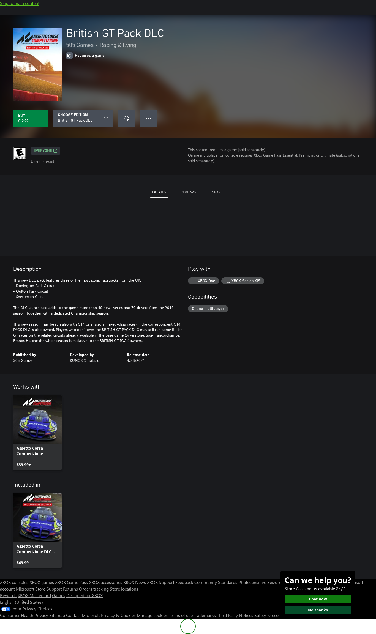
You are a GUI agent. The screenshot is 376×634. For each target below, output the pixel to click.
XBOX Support (160, 582)
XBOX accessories (105, 582)
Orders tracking (94, 589)
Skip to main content (19, 3)
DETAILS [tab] (159, 192)
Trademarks (205, 615)
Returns (70, 589)
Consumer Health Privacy (24, 615)
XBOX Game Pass (71, 582)
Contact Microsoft (83, 615)
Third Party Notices (235, 615)
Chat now (318, 599)
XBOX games (41, 582)
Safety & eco (266, 615)
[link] (37, 432)
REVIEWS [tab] (188, 192)
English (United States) (21, 602)
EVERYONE (43, 151)
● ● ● (148, 118)
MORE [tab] (217, 192)
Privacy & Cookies (118, 615)
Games (58, 595)
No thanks (318, 610)
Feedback (184, 582)
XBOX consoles (14, 582)
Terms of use (181, 615)
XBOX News (134, 582)
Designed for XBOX (84, 595)
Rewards (8, 595)
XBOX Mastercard (34, 595)
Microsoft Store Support (39, 589)
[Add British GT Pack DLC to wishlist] (126, 118)
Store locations (124, 589)
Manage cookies (152, 615)
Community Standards (215, 582)
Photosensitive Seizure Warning (268, 582)
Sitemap (57, 615)
